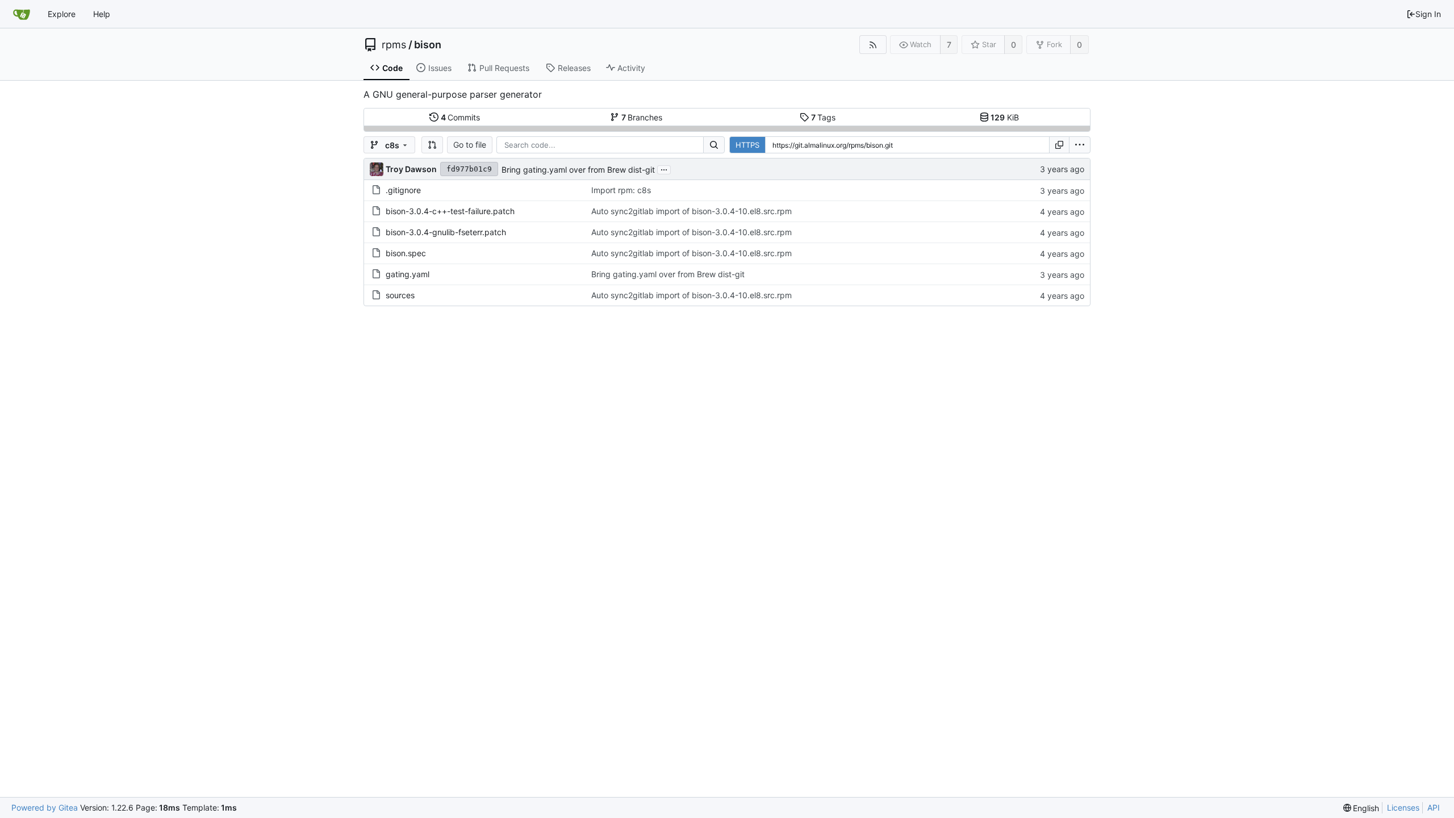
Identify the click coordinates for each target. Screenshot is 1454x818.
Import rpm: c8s (621, 190)
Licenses (1403, 807)
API (1433, 807)
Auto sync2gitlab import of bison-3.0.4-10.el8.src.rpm (691, 211)
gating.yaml (407, 274)
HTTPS (747, 144)
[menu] (1079, 144)
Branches (642, 117)
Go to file (469, 144)
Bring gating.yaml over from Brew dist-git (578, 169)
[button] (432, 144)
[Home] (21, 14)
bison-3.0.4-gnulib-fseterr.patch (446, 232)
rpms (394, 45)
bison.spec (406, 253)
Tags (823, 117)
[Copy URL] (1059, 144)
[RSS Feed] (872, 44)
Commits (461, 117)
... (664, 168)
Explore (62, 14)
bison (427, 45)
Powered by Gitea (44, 807)
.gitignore (403, 190)
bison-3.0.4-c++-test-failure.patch (450, 211)
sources (400, 295)
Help (101, 14)
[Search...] (714, 144)
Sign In (1428, 14)
